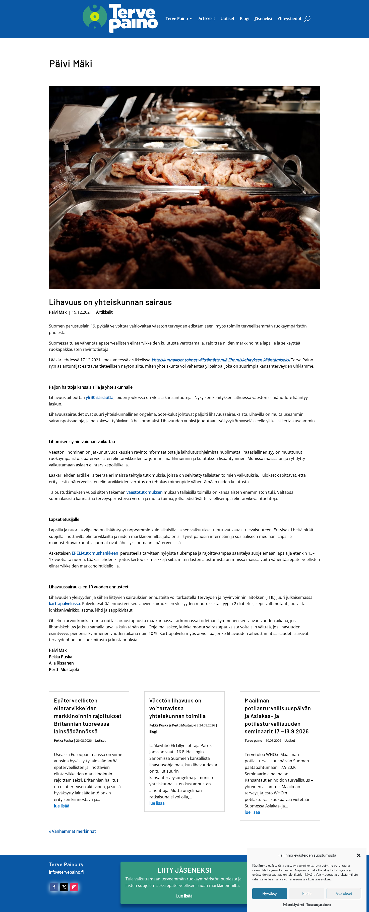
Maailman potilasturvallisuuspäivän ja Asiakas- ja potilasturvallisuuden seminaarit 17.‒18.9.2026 (278, 715)
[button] (358, 855)
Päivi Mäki (58, 312)
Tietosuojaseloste (318, 904)
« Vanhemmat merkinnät (72, 831)
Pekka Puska (63, 740)
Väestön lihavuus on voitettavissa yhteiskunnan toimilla (177, 708)
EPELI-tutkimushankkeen (95, 553)
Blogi (244, 18)
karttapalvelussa (64, 603)
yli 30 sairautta (99, 397)
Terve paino (253, 740)
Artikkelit (207, 18)
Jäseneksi (263, 18)
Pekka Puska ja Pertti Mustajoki (172, 725)
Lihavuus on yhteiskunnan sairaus (110, 301)
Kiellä (307, 893)
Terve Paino (177, 18)
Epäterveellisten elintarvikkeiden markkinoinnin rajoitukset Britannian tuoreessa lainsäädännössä (88, 715)
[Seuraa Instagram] (74, 887)
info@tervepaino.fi (66, 872)
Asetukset (344, 893)
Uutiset (227, 18)
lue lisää (61, 806)
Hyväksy (269, 893)
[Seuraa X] (64, 887)
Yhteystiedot (289, 18)
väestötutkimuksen (145, 492)
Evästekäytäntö (293, 904)
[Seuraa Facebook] (54, 887)
